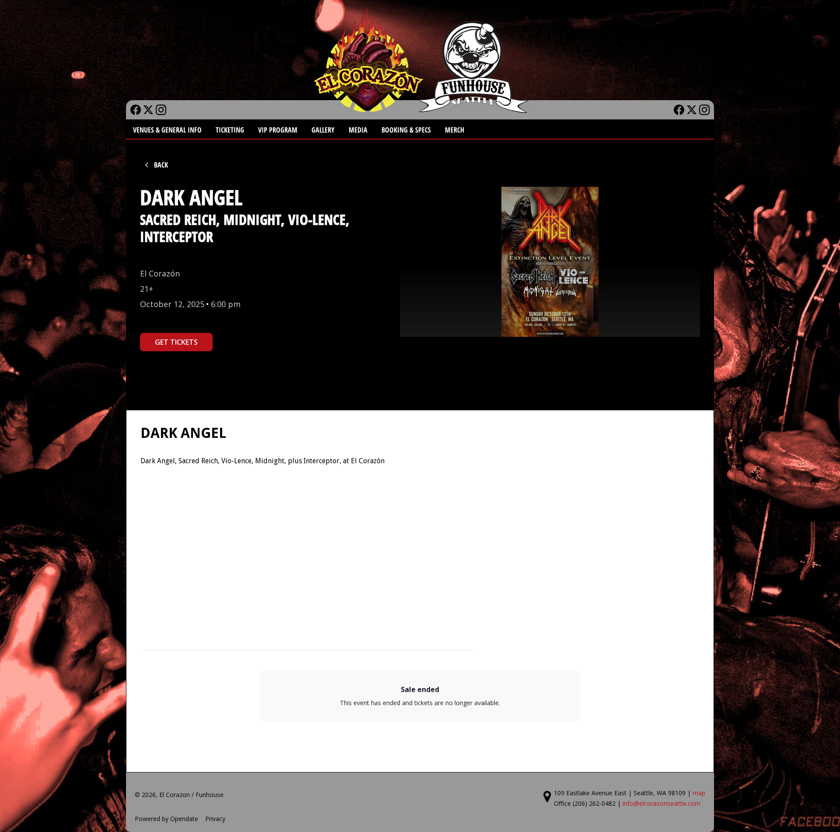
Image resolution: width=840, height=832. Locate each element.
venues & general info (167, 130)
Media (358, 130)
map (699, 793)
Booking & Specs (406, 130)
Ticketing (230, 130)
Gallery (323, 130)
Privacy (215, 819)
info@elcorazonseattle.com (661, 803)
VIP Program (278, 130)
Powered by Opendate (166, 819)
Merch (454, 130)
